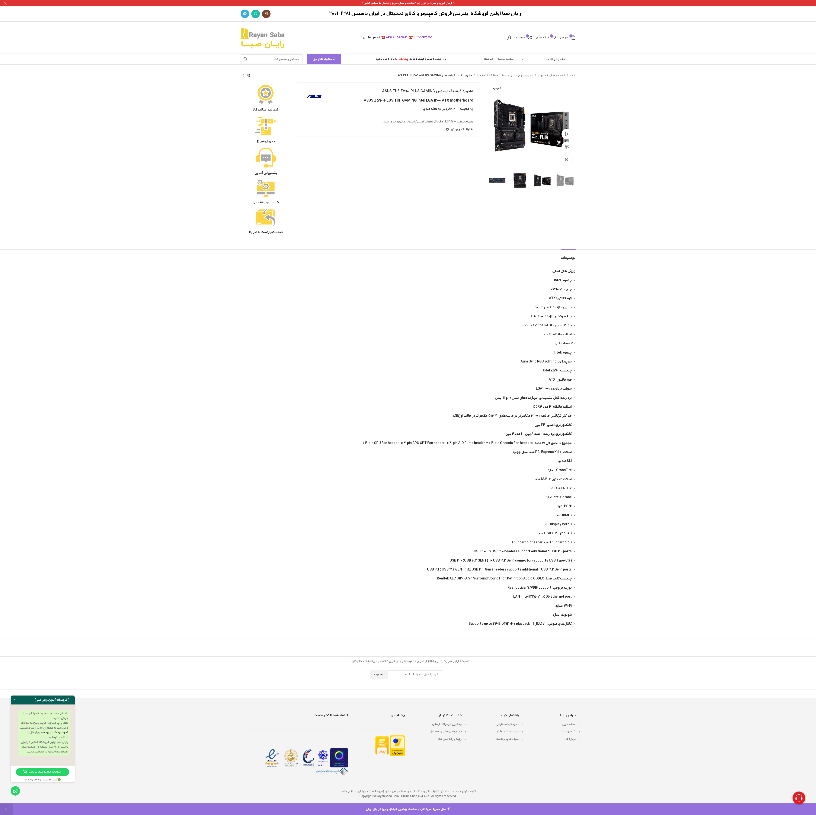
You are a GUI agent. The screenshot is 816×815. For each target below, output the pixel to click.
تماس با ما (569, 731)
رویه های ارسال (39, 733)
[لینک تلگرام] (245, 14)
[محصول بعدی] (243, 75)
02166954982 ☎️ (394, 37)
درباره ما (571, 739)
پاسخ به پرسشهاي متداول (446, 731)
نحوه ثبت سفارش (507, 724)
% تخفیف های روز (324, 59)
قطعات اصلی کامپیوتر (551, 76)
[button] (570, 180)
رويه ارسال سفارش (507, 731)
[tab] (568, 255)
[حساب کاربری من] (509, 37)
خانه (573, 76)
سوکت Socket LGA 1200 (491, 76)
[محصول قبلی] (253, 75)
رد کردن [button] (6, 809)
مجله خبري (568, 724)
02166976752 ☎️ (421, 37)
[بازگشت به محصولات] (248, 75)
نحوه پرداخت (60, 733)
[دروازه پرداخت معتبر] (397, 746)
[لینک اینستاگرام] (266, 14)
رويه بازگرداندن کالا (450, 739)
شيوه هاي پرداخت (507, 739)
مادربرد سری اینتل (522, 76)
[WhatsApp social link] (255, 14)
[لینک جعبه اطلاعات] (266, 98)
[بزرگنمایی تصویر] (566, 159)
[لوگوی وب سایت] (264, 37)
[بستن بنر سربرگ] (5, 3)
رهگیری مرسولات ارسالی (447, 724)
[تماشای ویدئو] (566, 134)
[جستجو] (245, 59)
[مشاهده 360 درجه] (566, 146)
